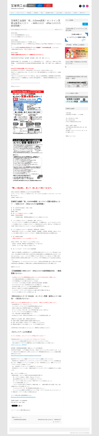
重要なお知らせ (26, 410)
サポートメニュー (20, 12)
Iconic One (72, 432)
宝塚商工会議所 (21, 5)
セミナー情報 (20, 410)
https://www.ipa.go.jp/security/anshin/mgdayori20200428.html (26, 355)
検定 (42, 12)
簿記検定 (29, 12)
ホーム (12, 12)
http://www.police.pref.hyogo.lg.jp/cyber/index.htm (23, 397)
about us (82, 12)
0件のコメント (58, 29)
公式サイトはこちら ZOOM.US (19, 344)
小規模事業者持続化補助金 (19, 419)
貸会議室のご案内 (49, 12)
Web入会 (48, 5)
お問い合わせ (68, 12)
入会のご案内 (59, 12)
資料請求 (40, 5)
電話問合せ (31, 5)
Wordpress (87, 432)
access (75, 12)
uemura (16, 29)
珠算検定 (36, 12)
